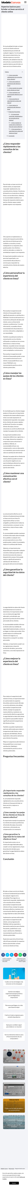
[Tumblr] (24, 955)
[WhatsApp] (20, 955)
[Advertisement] (14, 31)
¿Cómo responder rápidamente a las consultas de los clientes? (14, 77)
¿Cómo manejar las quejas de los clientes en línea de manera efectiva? (15, 124)
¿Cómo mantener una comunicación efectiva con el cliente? (14, 94)
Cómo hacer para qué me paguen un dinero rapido (21, 960)
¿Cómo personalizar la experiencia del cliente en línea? (14, 83)
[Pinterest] (16, 955)
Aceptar (14, 1183)
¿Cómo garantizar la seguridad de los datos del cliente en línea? (16, 131)
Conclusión (11, 136)
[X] (12, 955)
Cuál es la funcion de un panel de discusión (6, 960)
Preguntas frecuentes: (14, 111)
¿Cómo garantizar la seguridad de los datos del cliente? (14, 101)
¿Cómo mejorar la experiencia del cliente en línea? (14, 107)
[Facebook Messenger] (7, 955)
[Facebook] (3, 955)
